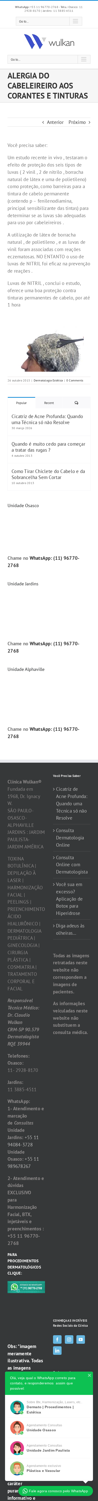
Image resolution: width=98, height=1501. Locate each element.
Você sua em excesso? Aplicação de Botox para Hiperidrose (69, 898)
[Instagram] (69, 1339)
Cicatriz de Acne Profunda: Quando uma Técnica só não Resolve (47, 419)
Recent (49, 403)
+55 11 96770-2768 (37, 7)
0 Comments (74, 380)
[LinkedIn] (57, 1350)
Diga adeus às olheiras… (70, 929)
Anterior (55, 122)
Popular (21, 403)
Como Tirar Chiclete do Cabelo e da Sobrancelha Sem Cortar (48, 474)
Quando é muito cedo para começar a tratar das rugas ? (48, 447)
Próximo (77, 122)
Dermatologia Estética (48, 380)
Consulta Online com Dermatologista (72, 864)
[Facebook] (57, 1339)
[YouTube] (80, 1339)
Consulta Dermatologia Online (70, 837)
